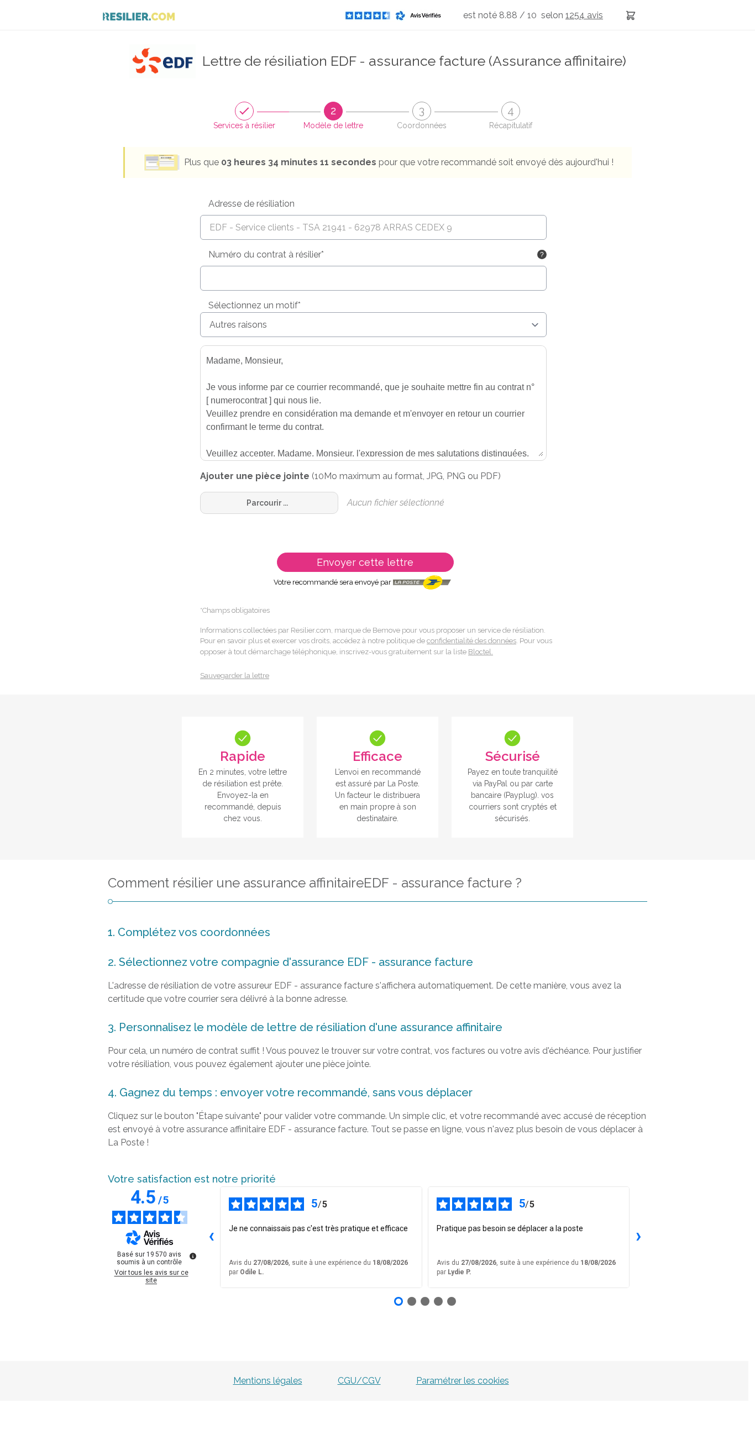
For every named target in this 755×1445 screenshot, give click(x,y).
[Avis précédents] (211, 1237)
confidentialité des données (471, 641)
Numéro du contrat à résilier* (266, 254)
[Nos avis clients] (396, 15)
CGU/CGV (359, 1380)
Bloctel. (480, 652)
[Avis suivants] (638, 1237)
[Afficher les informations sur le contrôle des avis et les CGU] (192, 1256)
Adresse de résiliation (251, 203)
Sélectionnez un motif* (254, 305)
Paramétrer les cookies (462, 1380)
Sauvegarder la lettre (234, 675)
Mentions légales (267, 1380)
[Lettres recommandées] (630, 15)
